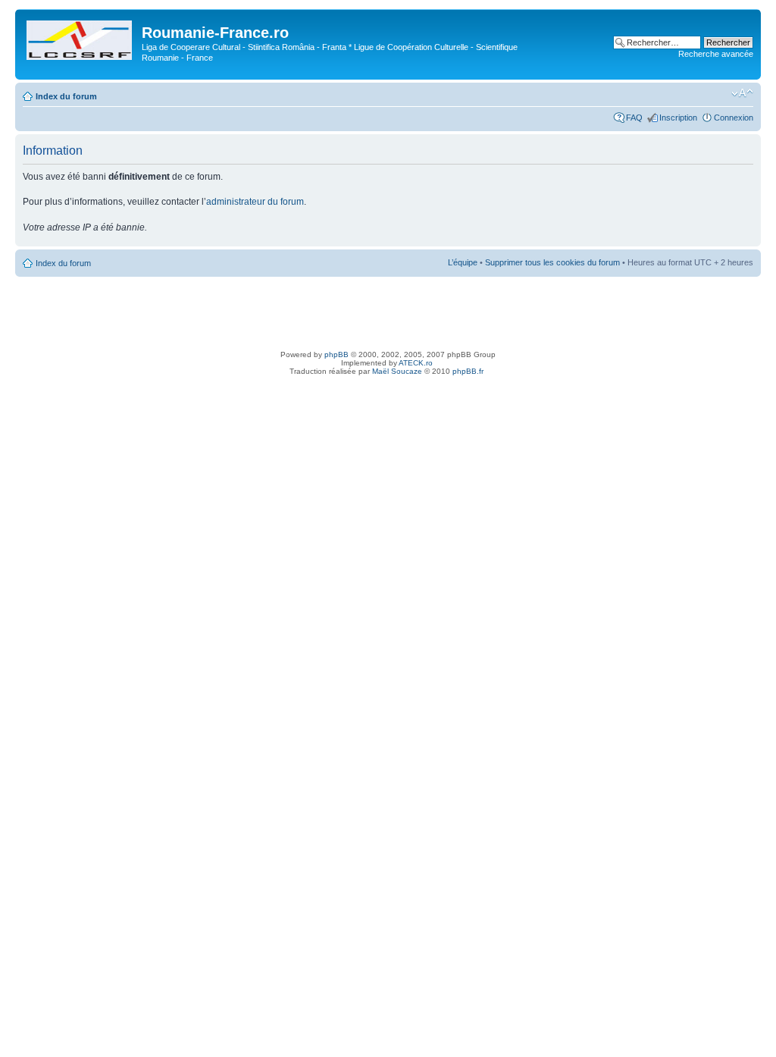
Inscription (678, 117)
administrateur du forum (255, 201)
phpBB (336, 354)
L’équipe (462, 262)
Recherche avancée (715, 53)
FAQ (634, 117)
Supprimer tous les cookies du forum (552, 262)
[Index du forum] (80, 37)
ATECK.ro (416, 363)
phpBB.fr (467, 371)
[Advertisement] (388, 311)
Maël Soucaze (397, 371)
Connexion (733, 117)
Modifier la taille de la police (742, 93)
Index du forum (66, 96)
